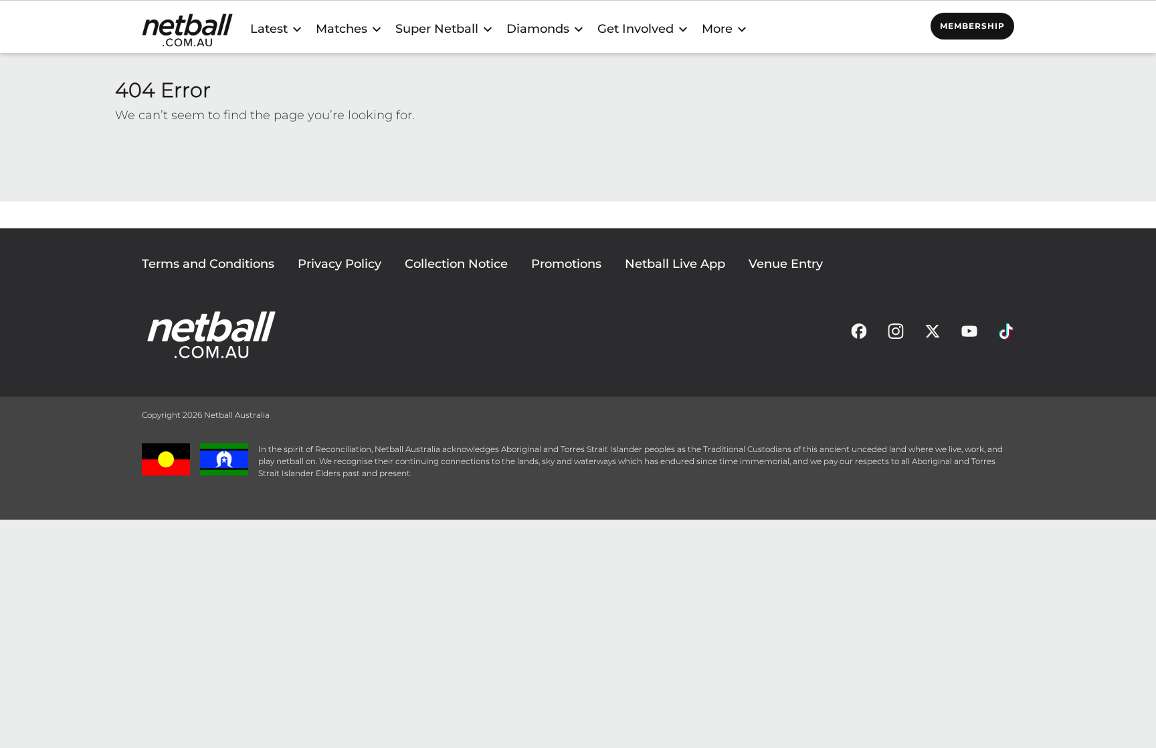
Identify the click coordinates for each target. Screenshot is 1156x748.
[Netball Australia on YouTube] (969, 334)
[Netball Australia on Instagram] (896, 334)
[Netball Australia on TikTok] (1006, 334)
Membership (972, 26)
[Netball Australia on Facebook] (859, 334)
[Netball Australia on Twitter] (933, 334)
